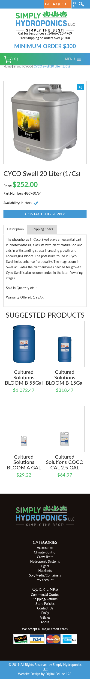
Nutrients (45, 571)
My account (45, 580)
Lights (45, 566)
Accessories (45, 548)
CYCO (27, 66)
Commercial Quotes (45, 595)
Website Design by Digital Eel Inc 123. (45, 674)
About (45, 622)
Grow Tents (45, 557)
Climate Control (45, 552)
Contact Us (45, 608)
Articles (45, 617)
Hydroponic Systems (45, 561)
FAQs (45, 613)
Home (7, 66)
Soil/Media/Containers (45, 575)
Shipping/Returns (45, 599)
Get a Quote (57, 4)
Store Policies (45, 604)
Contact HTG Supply (45, 214)
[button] (70, 59)
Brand (17, 66)
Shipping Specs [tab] (42, 229)
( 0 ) (15, 59)
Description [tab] (15, 229)
